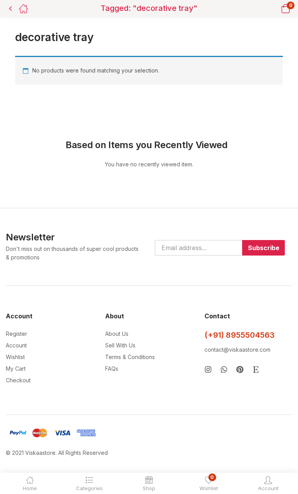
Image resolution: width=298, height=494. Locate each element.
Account (16, 345)
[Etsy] (256, 369)
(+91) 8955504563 (239, 335)
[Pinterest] (240, 369)
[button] (275, 8)
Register (16, 333)
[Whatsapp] (224, 369)
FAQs (111, 368)
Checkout (18, 380)
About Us (116, 333)
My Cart (16, 368)
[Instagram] (208, 369)
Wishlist (15, 357)
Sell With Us (120, 345)
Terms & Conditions (130, 357)
